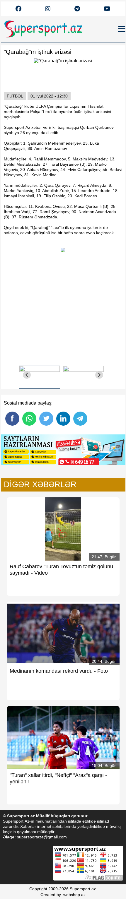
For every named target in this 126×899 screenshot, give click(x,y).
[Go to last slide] (27, 375)
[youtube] (18, 9)
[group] (39, 375)
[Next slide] (99, 375)
